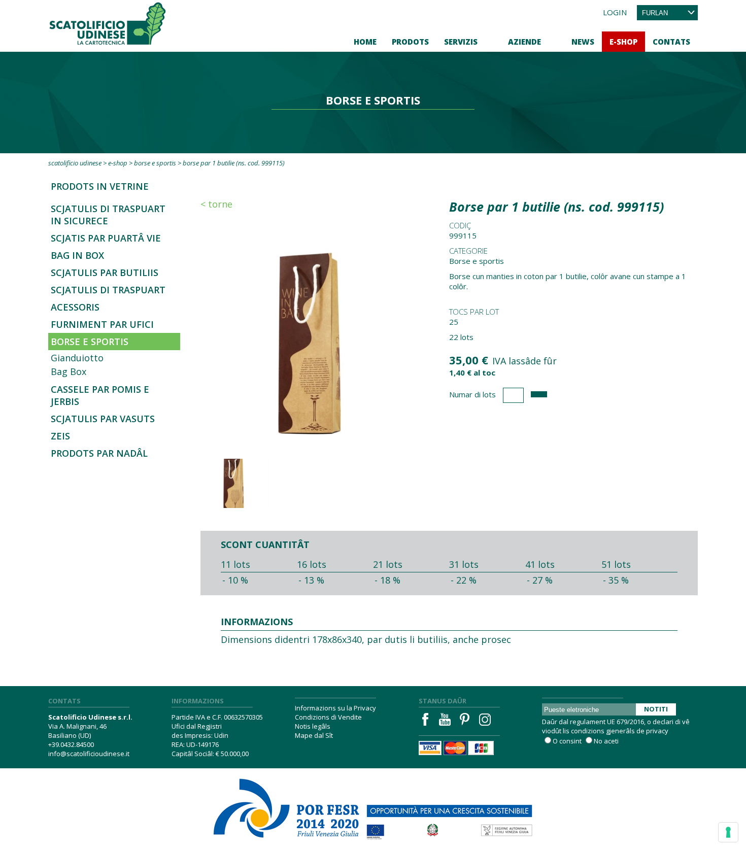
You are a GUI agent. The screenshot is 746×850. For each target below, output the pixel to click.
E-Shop (623, 42)
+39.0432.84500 (71, 744)
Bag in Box (77, 255)
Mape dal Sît (314, 735)
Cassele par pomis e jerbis (100, 395)
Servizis (461, 42)
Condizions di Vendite (328, 717)
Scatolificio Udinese (74, 162)
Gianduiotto (77, 358)
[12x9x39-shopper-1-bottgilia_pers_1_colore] (309, 338)
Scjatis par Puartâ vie (106, 238)
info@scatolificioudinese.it (88, 753)
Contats (671, 42)
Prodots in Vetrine (100, 186)
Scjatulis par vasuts (103, 419)
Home (365, 42)
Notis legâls (312, 726)
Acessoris (75, 307)
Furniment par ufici (102, 324)
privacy (657, 730)
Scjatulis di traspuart (108, 290)
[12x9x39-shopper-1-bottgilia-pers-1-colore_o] (233, 483)
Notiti (656, 708)
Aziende (524, 42)
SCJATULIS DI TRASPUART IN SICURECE (108, 214)
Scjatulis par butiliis (104, 272)
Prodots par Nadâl (99, 453)
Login (615, 12)
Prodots (410, 42)
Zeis (60, 436)
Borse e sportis (155, 162)
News (582, 42)
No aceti (606, 740)
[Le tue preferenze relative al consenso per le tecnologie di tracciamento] (728, 832)
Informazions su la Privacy (335, 707)
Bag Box (68, 371)
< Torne (216, 204)
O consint (567, 740)
